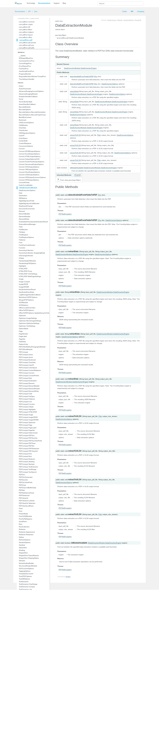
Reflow (21, 537)
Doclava (68, 576)
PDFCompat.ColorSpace (28, 368)
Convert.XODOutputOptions (29, 175)
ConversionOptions (26, 146)
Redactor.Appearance (27, 532)
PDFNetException (65, 214)
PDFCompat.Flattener (27, 399)
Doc (96, 76)
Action (21, 86)
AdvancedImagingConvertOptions (31, 91)
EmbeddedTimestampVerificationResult (33, 222)
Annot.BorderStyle (25, 102)
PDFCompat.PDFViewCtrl (28, 451)
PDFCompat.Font (25, 402)
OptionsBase (23, 328)
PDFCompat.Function (27, 404)
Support (56, 3)
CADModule (23, 125)
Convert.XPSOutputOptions (29, 180)
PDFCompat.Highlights (27, 409)
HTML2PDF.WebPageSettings (30, 276)
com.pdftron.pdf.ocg (26, 45)
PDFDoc (22, 475)
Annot (21, 99)
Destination (23, 195)
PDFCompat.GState (26, 407)
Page (21, 331)
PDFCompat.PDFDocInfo (28, 438)
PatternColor (23, 344)
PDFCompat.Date (25, 378)
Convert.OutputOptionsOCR (29, 159)
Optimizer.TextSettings (27, 326)
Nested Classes (111, 20)
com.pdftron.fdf (24, 27)
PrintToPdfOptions (25, 519)
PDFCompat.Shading (26, 461)
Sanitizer (22, 545)
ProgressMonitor (25, 74)
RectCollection (24, 527)
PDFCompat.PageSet (27, 430)
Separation (23, 547)
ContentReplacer (25, 143)
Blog (64, 3)
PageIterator (23, 334)
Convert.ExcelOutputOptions (29, 154)
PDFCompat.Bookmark (27, 360)
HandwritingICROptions (27, 263)
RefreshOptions (24, 540)
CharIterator (23, 130)
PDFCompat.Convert (26, 373)
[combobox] (120, 4)
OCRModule (23, 302)
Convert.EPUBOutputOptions (29, 151)
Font (20, 242)
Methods (119, 20)
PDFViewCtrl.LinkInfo (26, 501)
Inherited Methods (128, 20)
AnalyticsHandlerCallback (28, 96)
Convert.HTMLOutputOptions (29, 156)
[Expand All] (138, 20)
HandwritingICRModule (27, 261)
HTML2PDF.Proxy (25, 271)
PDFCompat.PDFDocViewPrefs (30, 441)
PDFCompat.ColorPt (26, 365)
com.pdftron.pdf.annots (27, 43)
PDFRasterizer (24, 495)
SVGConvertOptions (26, 568)
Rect (20, 524)
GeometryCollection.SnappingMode (32, 253)
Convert (22, 149)
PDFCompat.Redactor (27, 459)
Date (20, 193)
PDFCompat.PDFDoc (27, 435)
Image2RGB (23, 284)
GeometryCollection (26, 250)
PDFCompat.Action (26, 355)
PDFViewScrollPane (26, 506)
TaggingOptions (24, 571)
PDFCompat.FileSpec (27, 396)
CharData (22, 128)
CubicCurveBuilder (26, 185)
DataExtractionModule (28, 188)
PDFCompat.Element (26, 383)
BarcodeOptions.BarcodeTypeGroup (32, 115)
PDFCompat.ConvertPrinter (29, 375)
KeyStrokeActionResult (27, 289)
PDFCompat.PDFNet (26, 446)
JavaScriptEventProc (26, 71)
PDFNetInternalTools (26, 493)
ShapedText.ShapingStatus (29, 558)
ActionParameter (25, 89)
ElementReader (24, 216)
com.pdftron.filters (25, 29)
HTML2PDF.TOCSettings (28, 274)
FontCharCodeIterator (27, 245)
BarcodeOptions (25, 109)
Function (22, 248)
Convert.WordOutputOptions (29, 172)
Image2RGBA (24, 287)
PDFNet (22, 490)
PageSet (22, 339)
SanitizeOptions (24, 542)
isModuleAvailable (76, 168)
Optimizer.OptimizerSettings (29, 323)
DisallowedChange (26, 206)
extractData (74, 91)
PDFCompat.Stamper (27, 464)
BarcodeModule (24, 107)
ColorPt (21, 136)
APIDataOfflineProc (26, 58)
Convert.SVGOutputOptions (29, 167)
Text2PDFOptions (25, 576)
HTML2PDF (23, 269)
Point (21, 508)
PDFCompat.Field (25, 394)
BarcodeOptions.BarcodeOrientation (32, 112)
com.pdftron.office (25, 37)
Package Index (23, 18)
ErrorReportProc (25, 66)
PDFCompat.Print (25, 454)
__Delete (22, 56)
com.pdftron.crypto (26, 24)
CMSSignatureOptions (27, 133)
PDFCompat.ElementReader (29, 389)
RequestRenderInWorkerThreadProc (32, 76)
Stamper (22, 561)
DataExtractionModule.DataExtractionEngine (80, 68)
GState (21, 258)
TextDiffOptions (24, 579)
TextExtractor (24, 581)
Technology (31, 3)
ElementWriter (24, 219)
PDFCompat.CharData (27, 362)
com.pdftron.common (27, 22)
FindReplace (23, 235)
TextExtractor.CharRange (28, 584)
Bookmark (22, 120)
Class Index (34, 18)
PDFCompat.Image (26, 415)
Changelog (140, 11)
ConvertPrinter (24, 182)
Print (20, 511)
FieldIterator (23, 229)
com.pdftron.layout (26, 35)
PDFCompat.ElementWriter (29, 391)
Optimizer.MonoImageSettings (30, 321)
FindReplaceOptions (26, 237)
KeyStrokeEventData (26, 292)
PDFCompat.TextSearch (28, 472)
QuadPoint (23, 521)
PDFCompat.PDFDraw (27, 443)
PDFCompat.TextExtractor (28, 467)
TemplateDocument (26, 574)
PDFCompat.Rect (25, 456)
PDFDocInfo (23, 480)
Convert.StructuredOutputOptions (31, 164)
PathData (22, 342)
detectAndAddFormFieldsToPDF (82, 76)
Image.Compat (24, 282)
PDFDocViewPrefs (25, 482)
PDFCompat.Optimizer (27, 422)
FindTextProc (24, 69)
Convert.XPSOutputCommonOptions (32, 177)
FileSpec (22, 232)
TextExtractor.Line (25, 589)
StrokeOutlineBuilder (26, 563)
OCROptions (23, 305)
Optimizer (22, 315)
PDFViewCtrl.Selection (27, 503)
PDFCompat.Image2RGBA (29, 420)
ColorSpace (23, 138)
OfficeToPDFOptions (26, 310)
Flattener (22, 240)
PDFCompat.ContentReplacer (30, 370)
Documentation (44, 3)
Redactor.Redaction (26, 534)
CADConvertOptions (26, 122)
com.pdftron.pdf (25, 40)
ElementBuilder (24, 214)
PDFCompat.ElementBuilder (29, 386)
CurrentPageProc (25, 63)
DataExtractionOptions (27, 190)
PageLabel (23, 336)
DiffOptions (23, 198)
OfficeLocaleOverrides (27, 308)
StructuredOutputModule (28, 566)
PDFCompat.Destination (28, 381)
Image (21, 279)
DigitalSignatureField (26, 201)
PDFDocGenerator (26, 477)
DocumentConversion (27, 209)
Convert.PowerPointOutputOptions (31, 162)
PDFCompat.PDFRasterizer (29, 448)
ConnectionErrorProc (26, 61)
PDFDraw (22, 485)
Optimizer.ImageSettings (28, 318)
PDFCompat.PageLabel (27, 428)
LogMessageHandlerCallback (30, 295)
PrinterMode (23, 514)
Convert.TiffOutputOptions (28, 169)
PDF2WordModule (25, 349)
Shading (22, 550)
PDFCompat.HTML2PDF (28, 412)
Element (22, 211)
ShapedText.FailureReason (29, 555)
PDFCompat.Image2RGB (28, 417)
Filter (99, 135)
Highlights (22, 266)
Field (20, 227)
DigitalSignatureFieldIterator (29, 203)
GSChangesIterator (26, 255)
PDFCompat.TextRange (27, 469)
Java (35, 11)
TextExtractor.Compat (27, 587)
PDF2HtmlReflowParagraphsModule (32, 347)
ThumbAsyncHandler (26, 79)
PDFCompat (23, 352)
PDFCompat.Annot (26, 357)
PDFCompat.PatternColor (28, 433)
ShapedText (23, 553)
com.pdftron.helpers (26, 32)
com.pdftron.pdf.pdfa (26, 48)
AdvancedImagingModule (28, 94)
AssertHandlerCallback (27, 104)
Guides (124, 11)
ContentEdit (23, 141)
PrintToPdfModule (25, 516)
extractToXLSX (75, 135)
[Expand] (77, 175)
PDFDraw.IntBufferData (27, 488)
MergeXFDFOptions (26, 300)
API (29, 11)
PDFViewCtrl (23, 498)
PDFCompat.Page (25, 425)
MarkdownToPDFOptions (28, 297)
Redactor (22, 529)
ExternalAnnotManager (27, 224)
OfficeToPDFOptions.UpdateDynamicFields (35, 313)
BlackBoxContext (25, 117)
